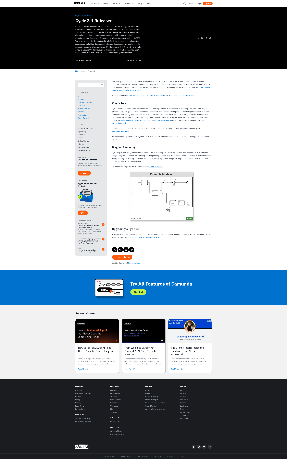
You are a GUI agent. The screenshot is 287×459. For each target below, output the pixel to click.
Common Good (185, 412)
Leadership (184, 406)
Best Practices (115, 400)
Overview (78, 390)
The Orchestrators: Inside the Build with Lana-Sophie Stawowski (187, 351)
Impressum (170, 456)
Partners (128, 4)
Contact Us (192, 4)
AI (78, 96)
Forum (147, 390)
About (182, 390)
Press (182, 409)
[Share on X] (198, 38)
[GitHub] (210, 447)
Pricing (149, 4)
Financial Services (84, 109)
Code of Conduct (151, 406)
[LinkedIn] (193, 447)
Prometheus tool (119, 123)
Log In (199, 4)
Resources (116, 4)
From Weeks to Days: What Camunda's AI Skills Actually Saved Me (140, 351)
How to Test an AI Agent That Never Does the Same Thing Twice (97, 349)
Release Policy (80, 409)
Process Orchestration (85, 128)
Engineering (82, 132)
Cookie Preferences (125, 456)
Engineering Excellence (83, 16)
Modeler (78, 397)
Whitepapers (114, 406)
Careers (183, 393)
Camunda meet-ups (152, 397)
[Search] (185, 4)
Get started (84, 173)
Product (80, 138)
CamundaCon (82, 115)
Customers (184, 400)
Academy (113, 397)
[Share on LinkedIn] (206, 38)
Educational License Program (155, 403)
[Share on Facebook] (202, 38)
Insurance (81, 112)
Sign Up (83, 213)
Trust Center (184, 415)
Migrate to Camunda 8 (118, 434)
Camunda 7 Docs (116, 431)
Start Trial (138, 292)
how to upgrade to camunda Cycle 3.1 (144, 237)
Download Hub (115, 422)
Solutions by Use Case (83, 422)
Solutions (105, 4)
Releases (81, 144)
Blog (77, 71)
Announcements (83, 147)
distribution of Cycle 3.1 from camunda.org (147, 95)
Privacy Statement (142, 456)
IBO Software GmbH (162, 120)
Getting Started (83, 141)
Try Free (208, 4)
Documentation (115, 393)
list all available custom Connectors (135, 120)
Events (147, 393)
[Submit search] (102, 85)
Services (183, 397)
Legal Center (80, 406)
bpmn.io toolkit (155, 167)
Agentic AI (81, 99)
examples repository (120, 131)
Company (139, 4)
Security (78, 403)
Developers (114, 390)
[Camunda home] (79, 3)
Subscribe (113, 412)
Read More (82, 369)
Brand (182, 456)
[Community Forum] (199, 447)
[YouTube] (204, 447)
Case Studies (115, 403)
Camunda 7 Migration (85, 102)
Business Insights (84, 150)
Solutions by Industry (82, 419)
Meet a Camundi (83, 118)
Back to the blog (123, 257)
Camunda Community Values (155, 409)
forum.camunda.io (134, 263)
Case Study (82, 106)
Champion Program (152, 400)
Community (81, 135)
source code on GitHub (185, 95)
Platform (94, 4)
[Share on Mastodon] (210, 38)
